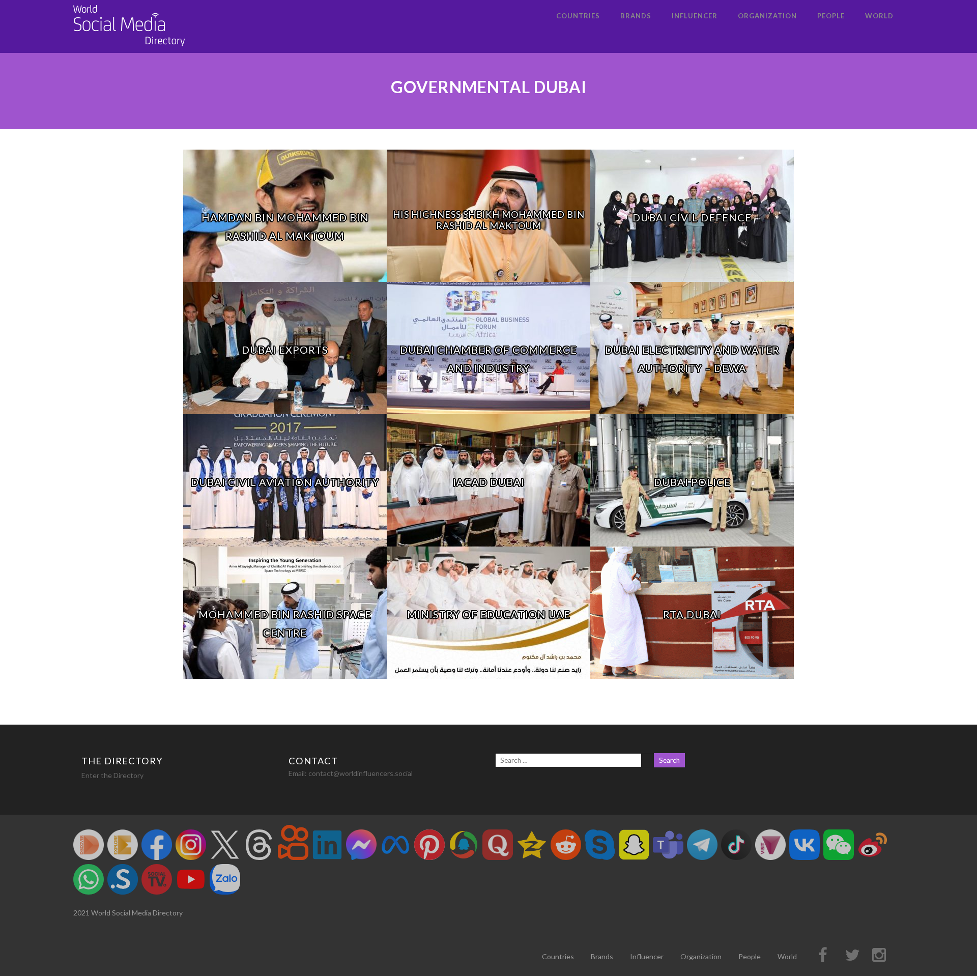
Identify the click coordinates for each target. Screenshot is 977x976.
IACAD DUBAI (489, 482)
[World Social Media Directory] (129, 48)
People (831, 16)
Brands (635, 16)
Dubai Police (692, 482)
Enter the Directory (112, 775)
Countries (578, 16)
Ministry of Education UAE (488, 614)
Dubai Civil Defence (692, 217)
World (879, 16)
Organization (767, 16)
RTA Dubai (692, 614)
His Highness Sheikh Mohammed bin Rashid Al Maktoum (489, 220)
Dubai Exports (285, 349)
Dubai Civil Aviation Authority (285, 482)
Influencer (694, 16)
